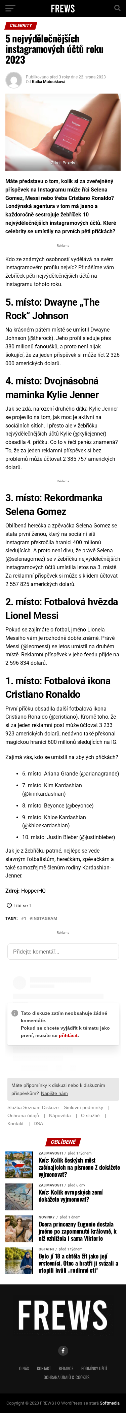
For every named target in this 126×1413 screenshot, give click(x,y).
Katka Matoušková (48, 81)
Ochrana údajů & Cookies (66, 1377)
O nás (24, 1368)
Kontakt (44, 1368)
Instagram (44, 919)
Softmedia (110, 1403)
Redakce (66, 1368)
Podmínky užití (94, 1368)
